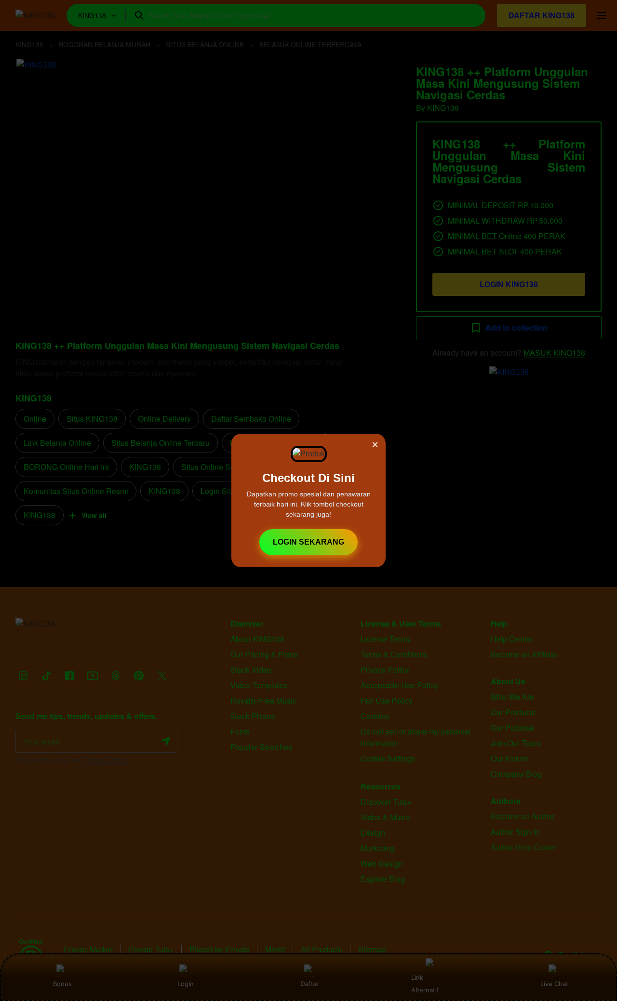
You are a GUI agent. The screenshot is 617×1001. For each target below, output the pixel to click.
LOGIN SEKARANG (308, 542)
